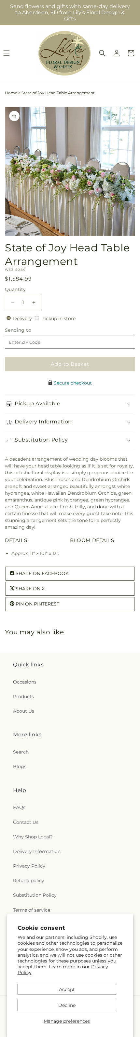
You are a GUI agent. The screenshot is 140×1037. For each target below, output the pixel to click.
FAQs (19, 807)
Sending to (28, 330)
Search (21, 752)
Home (11, 92)
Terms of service (31, 910)
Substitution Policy (35, 895)
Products (23, 696)
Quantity (15, 289)
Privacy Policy (29, 866)
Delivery (23, 318)
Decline (67, 1005)
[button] (102, 53)
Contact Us (25, 822)
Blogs (19, 766)
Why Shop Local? (33, 837)
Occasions (24, 682)
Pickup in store (58, 318)
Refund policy (28, 880)
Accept (67, 989)
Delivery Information (37, 851)
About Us (23, 711)
